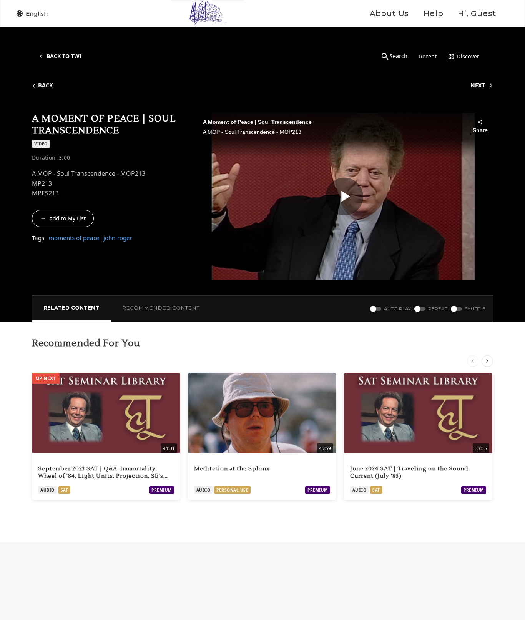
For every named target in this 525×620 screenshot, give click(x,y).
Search (398, 56)
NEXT (477, 85)
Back (45, 85)
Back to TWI (64, 56)
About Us (389, 13)
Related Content (71, 308)
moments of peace (74, 238)
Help (433, 13)
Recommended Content (160, 308)
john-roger (117, 238)
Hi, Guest (477, 13)
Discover (468, 56)
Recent (428, 56)
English (37, 13)
